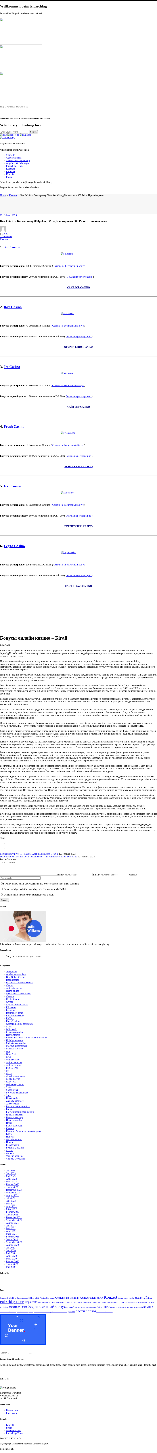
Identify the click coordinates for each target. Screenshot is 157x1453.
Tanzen (104, 1302)
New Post (11, 1054)
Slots (8, 1087)
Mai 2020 (10, 1253)
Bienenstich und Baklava (25, 1298)
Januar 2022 (12, 1214)
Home (3, 195)
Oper (143, 1298)
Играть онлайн (14, 1120)
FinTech (10, 1018)
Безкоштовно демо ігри (18, 1106)
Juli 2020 (10, 1247)
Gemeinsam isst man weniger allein (75, 1297)
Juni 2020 (11, 1250)
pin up (9, 1073)
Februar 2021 (12, 1236)
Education (11, 1007)
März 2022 (11, 1209)
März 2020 (11, 1258)
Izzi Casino (12, 486)
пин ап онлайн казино (42, 1312)
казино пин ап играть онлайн (132, 1307)
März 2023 (11, 1181)
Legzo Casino (14, 546)
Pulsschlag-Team (14, 1433)
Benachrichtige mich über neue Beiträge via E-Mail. (29, 894)
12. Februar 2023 (8, 215)
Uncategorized (13, 1098)
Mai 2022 (10, 1203)
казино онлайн (115, 1307)
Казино (13, 195)
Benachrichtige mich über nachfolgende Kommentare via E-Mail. (35, 889)
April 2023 (11, 1179)
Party (149, 1297)
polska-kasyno (13, 1079)
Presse (9, 1427)
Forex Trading (13, 1021)
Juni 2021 (11, 1225)
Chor (37, 1298)
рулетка (71, 1311)
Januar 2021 (12, 1239)
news (8, 1057)
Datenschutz (12, 1410)
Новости (10, 1136)
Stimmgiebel (96, 1302)
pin (7, 1070)
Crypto (9, 1002)
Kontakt (10, 1425)
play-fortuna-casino (15, 1076)
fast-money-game (14, 1013)
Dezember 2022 (14, 1190)
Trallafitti (151, 1302)
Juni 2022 (11, 1201)
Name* (60, 874)
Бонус (9, 1109)
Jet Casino (12, 367)
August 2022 (12, 1195)
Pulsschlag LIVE (12, 1302)
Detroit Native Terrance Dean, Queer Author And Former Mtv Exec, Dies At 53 (39, 856)
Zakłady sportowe (15, 1101)
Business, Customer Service (19, 982)
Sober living (12, 1090)
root (5, 233)
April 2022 (11, 1206)
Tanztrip (116, 1302)
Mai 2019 (10, 1267)
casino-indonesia (14, 988)
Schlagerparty (60, 1302)
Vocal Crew (4, 1307)
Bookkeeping (12, 980)
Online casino (12, 1059)
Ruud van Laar (43, 1302)
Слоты (9, 1150)
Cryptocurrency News (17, 1004)
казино (103, 1306)
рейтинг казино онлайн (58, 1312)
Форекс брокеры (14, 1156)
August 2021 (12, 1223)
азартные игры (18, 1306)
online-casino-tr (13, 1065)
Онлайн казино (14, 1139)
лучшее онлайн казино (8, 1312)
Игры (9, 1123)
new (8, 1051)
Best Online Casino (15, 977)
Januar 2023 (12, 1187)
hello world (11, 1029)
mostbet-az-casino (14, 1048)
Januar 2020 (12, 1264)
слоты (91, 1311)
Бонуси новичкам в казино (20, 1112)
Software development (17, 1092)
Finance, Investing (15, 1015)
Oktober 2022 (13, 1192)
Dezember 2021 (14, 1217)
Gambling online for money (19, 1024)
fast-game (10, 1010)
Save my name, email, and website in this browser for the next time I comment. (41, 883)
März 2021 (11, 1234)
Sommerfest (87, 1302)
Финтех (10, 1153)
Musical (138, 1298)
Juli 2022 (10, 1198)
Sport (8, 1095)
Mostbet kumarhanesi (16, 1046)
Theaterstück (142, 1302)
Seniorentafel (77, 1302)
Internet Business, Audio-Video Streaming (26, 1037)
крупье (148, 1307)
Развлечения (12, 1145)
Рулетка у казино (15, 1147)
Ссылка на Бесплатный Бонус (69, 266)
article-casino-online (16, 974)
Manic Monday (129, 1298)
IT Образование (14, 1040)
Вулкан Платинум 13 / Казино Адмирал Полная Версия (29, 854)
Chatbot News (13, 999)
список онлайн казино (104, 1312)
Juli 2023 (10, 1170)
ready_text (11, 1081)
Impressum (11, 1413)
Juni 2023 (11, 1173)
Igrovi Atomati (13, 1035)
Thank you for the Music (128, 1302)
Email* (96, 874)
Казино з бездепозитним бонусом (23, 1131)
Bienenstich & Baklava (8, 1298)
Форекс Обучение (15, 1158)
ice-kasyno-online (14, 1032)
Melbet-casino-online (16, 1043)
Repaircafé (31, 1301)
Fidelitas (43, 1298)
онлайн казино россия (25, 1312)
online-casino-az (14, 1062)
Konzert (110, 1297)
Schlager (52, 1302)
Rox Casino (13, 307)
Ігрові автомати (14, 1125)
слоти (80, 1311)
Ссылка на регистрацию (80, 276)
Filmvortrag (50, 1298)
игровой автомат (74, 1307)
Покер (9, 1142)
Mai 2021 (10, 1228)
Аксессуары (12, 1103)
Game (9, 1026)
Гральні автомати (15, 1114)
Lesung (120, 1298)
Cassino (10, 996)
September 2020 (14, 1242)
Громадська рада (14, 1117)
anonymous (11, 971)
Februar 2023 (12, 1184)
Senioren (69, 1302)
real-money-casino (15, 1084)
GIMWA (100, 1298)
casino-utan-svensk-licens (18, 993)
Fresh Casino (14, 426)
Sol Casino (12, 247)
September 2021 (14, 1220)
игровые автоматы (89, 1307)
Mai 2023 (10, 1176)
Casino (9, 985)
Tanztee (110, 1302)
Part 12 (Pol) (12, 1068)
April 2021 (11, 1231)
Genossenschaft (13, 1430)
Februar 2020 (12, 1261)
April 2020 (11, 1256)
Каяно (9, 1134)
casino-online (12, 991)
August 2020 (12, 1245)
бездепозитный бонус (47, 1306)
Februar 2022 (12, 1212)
